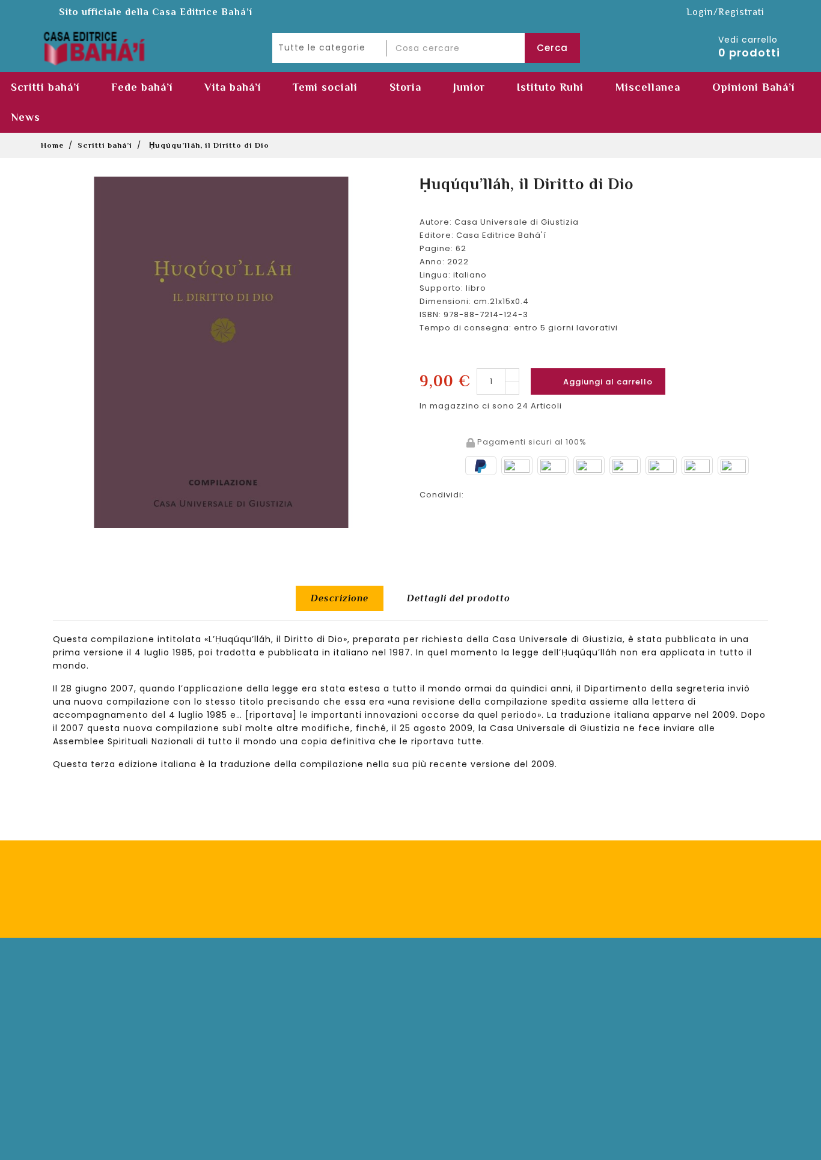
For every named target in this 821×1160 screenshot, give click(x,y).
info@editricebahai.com (678, 1099)
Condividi (481, 493)
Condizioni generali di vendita (309, 1053)
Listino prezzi (455, 1035)
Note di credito (90, 1035)
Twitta (512, 493)
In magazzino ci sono (467, 405)
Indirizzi (74, 1053)
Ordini (70, 1017)
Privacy (258, 1071)
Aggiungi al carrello (599, 381)
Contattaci (450, 1017)
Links (437, 1053)
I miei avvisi (83, 1089)
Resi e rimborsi (275, 1035)
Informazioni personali (107, 999)
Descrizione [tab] (339, 598)
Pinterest (543, 493)
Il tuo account (81, 974)
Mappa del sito (275, 1089)
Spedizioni (265, 1017)
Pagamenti (266, 999)
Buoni (69, 1071)
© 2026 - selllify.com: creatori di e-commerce (410, 1147)
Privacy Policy (580, 896)
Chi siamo (451, 999)
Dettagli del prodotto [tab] (458, 598)
